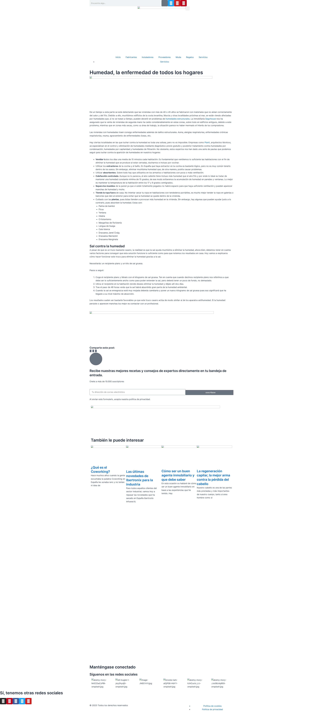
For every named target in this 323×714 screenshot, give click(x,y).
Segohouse (210, 118)
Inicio (118, 57)
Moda (178, 57)
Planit (207, 142)
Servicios (203, 57)
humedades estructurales (178, 118)
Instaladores (147, 57)
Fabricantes (131, 57)
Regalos (190, 57)
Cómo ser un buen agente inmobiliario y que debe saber (178, 475)
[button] (187, 8)
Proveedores (164, 57)
